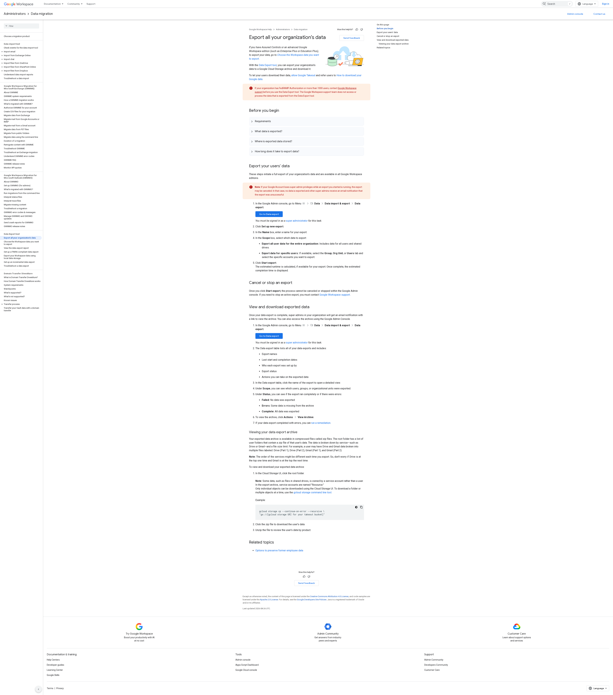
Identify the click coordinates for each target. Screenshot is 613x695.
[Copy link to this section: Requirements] (274, 121)
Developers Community (436, 665)
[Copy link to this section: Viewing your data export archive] (300, 432)
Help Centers (53, 659)
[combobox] (557, 4)
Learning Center (55, 670)
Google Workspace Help (260, 29)
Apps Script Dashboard (247, 665)
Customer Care (432, 670)
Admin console (575, 13)
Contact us (599, 13)
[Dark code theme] (356, 507)
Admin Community (433, 659)
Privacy (60, 688)
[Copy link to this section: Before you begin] (282, 111)
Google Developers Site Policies (311, 599)
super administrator (297, 220)
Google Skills (53, 675)
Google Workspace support (334, 294)
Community (73, 3)
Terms (50, 688)
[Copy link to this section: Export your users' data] (293, 166)
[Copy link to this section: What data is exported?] (285, 131)
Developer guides (55, 665)
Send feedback (351, 38)
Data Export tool (268, 65)
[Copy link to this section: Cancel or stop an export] (295, 283)
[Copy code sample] (361, 507)
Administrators (15, 14)
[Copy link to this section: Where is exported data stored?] (295, 141)
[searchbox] (21, 26)
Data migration (42, 14)
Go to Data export (269, 214)
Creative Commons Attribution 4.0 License (329, 596)
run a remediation (320, 422)
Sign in (605, 4)
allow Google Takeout (303, 75)
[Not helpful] (361, 29)
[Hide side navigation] (38, 689)
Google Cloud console (246, 670)
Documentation (52, 3)
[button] (21, 52)
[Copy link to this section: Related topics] (277, 542)
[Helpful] (356, 29)
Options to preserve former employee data (279, 550)
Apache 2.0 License (269, 599)
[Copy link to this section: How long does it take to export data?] (302, 151)
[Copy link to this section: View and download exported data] (312, 307)
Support (91, 3)
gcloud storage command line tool (312, 492)
